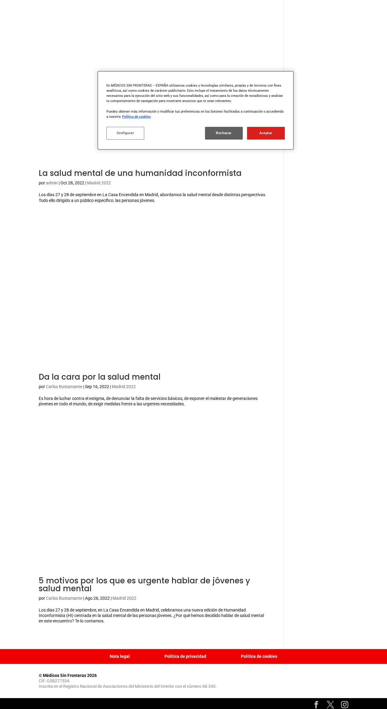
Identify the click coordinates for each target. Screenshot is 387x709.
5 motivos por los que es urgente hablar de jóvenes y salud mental (144, 584)
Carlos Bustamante (64, 386)
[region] (195, 110)
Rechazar (224, 133)
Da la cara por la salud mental (100, 376)
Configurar (125, 133)
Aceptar (265, 133)
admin (52, 182)
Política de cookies (259, 656)
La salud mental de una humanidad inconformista (140, 173)
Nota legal (120, 656)
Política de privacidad (185, 656)
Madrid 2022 (99, 182)
